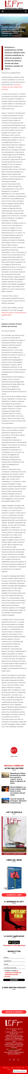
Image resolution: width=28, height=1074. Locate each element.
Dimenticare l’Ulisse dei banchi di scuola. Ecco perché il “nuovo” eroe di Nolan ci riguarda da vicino (18, 778)
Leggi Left (12, 1067)
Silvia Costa (5, 35)
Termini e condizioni (14, 1055)
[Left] (14, 4)
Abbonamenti (6, 1067)
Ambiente (7, 15)
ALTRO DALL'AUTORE (14, 768)
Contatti (9, 1069)
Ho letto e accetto (13, 973)
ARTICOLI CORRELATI (14, 766)
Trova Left (18, 1067)
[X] (9, 41)
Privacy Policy (14, 1057)
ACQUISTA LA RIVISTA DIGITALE (14, 853)
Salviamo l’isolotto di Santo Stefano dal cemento (12, 87)
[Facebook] (4, 41)
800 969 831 (12, 1049)
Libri (23, 1067)
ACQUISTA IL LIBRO (14, 895)
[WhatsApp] (14, 41)
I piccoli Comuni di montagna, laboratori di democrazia (18, 801)
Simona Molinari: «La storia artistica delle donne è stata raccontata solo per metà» (18, 791)
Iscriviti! (14, 980)
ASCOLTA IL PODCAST (14, 1012)
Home (2, 15)
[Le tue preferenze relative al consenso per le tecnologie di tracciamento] (20, 1071)
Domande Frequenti (16, 1069)
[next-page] (5, 807)
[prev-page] (3, 807)
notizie (7, 24)
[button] (2, 11)
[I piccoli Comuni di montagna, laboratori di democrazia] (5, 800)
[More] (19, 41)
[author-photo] (14, 754)
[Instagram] (14, 1059)
